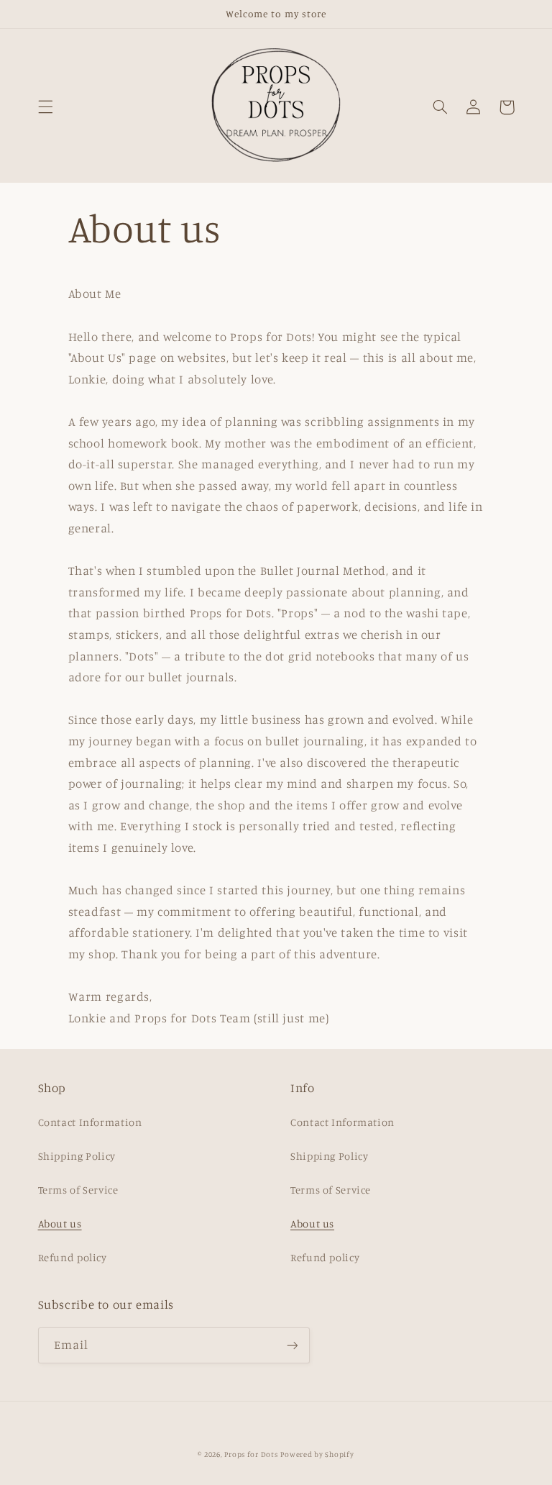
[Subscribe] (291, 1345)
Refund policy (72, 1257)
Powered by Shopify (317, 1454)
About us (60, 1223)
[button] (45, 107)
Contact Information (90, 1122)
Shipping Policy (77, 1156)
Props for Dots (250, 1454)
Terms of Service (78, 1190)
